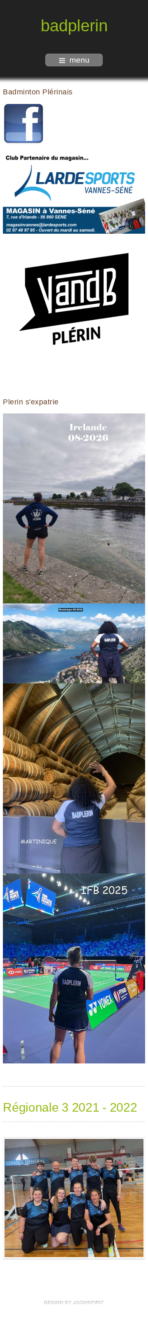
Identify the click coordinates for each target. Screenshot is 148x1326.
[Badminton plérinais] (23, 123)
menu (79, 60)
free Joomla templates (74, 1302)
